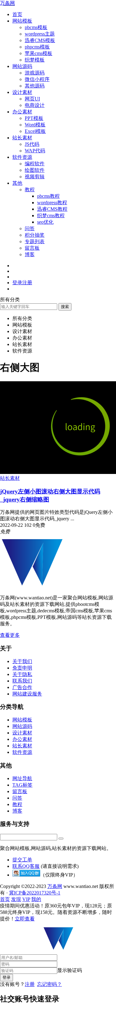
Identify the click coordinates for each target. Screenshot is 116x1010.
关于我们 (22, 661)
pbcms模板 (36, 27)
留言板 (32, 248)
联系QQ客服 (26, 866)
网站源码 (22, 66)
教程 (30, 189)
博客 (30, 254)
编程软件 (35, 163)
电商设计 (35, 105)
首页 (17, 14)
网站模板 (22, 20)
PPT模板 (34, 118)
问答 (30, 228)
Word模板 (35, 124)
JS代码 (32, 144)
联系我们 (22, 680)
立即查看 (25, 918)
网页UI (32, 98)
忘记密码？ (49, 984)
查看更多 (10, 635)
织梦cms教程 (51, 215)
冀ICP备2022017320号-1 (34, 892)
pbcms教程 (48, 196)
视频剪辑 (35, 176)
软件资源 (22, 157)
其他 (17, 183)
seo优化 (45, 222)
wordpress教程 (52, 202)
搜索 (65, 306)
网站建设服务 (27, 693)
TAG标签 (22, 785)
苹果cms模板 (38, 53)
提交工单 (22, 859)
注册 (30, 984)
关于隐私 (22, 674)
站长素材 (22, 137)
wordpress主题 (40, 33)
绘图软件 (35, 170)
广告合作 (22, 687)
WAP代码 (35, 150)
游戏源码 (35, 72)
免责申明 (22, 667)
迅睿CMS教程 (52, 209)
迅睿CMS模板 (40, 40)
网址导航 (22, 778)
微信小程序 (37, 79)
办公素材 (22, 111)
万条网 (7, 3)
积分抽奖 (35, 235)
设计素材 (22, 92)
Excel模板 (35, 131)
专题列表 (35, 241)
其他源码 (35, 85)
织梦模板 (35, 59)
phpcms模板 (37, 46)
